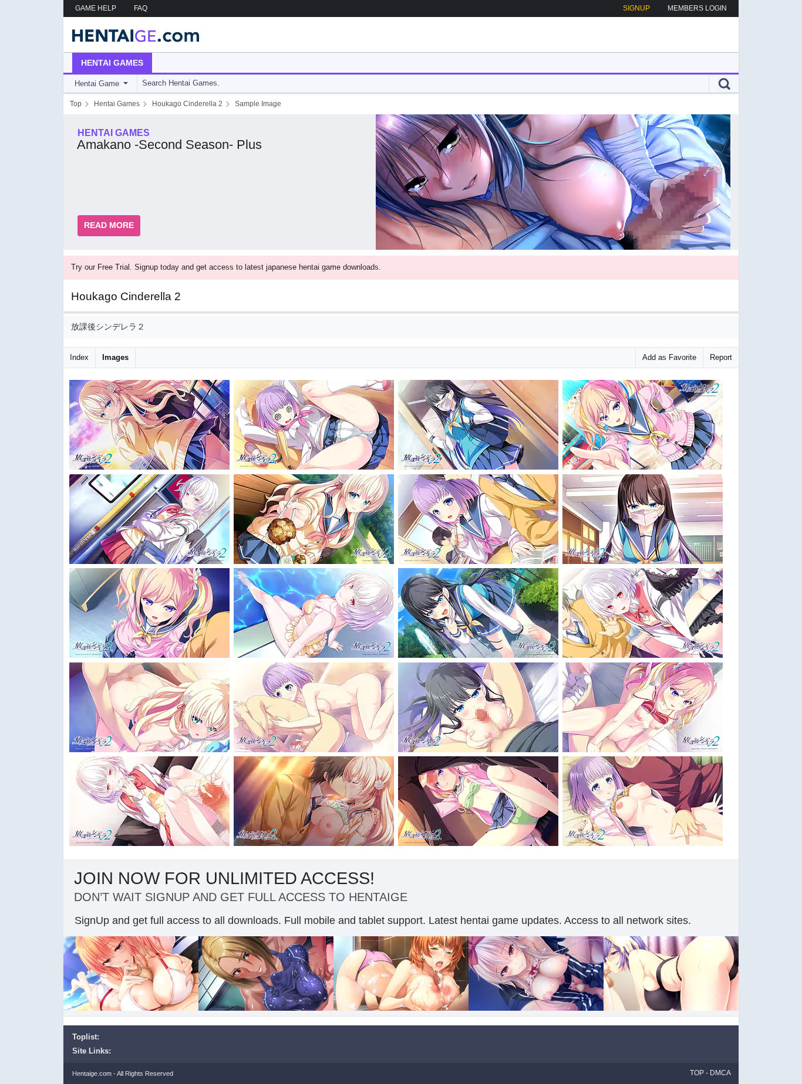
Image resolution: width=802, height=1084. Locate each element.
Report (721, 357)
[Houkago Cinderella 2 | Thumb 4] (644, 427)
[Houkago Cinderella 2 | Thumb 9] (151, 615)
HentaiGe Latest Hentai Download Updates (131, 34)
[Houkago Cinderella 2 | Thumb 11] (480, 615)
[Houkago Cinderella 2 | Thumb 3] (480, 427)
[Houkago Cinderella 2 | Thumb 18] (316, 803)
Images (115, 357)
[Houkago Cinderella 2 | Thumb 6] (316, 521)
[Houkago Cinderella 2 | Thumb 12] (644, 615)
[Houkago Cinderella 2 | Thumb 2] (316, 427)
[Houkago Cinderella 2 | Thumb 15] (480, 709)
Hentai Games (112, 62)
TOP (697, 1073)
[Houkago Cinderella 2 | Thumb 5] (151, 521)
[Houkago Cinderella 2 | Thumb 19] (480, 803)
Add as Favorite (669, 357)
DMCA (720, 1073)
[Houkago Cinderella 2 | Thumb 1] (151, 427)
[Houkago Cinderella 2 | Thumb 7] (480, 521)
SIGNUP (636, 8)
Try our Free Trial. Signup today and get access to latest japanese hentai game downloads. (226, 267)
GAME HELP (95, 8)
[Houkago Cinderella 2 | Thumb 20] (644, 803)
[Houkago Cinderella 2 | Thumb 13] (151, 709)
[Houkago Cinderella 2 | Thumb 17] (151, 803)
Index (79, 357)
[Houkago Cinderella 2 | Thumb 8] (644, 521)
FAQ (140, 8)
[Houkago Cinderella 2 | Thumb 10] (316, 615)
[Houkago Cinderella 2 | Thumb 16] (644, 709)
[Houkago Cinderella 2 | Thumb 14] (316, 709)
